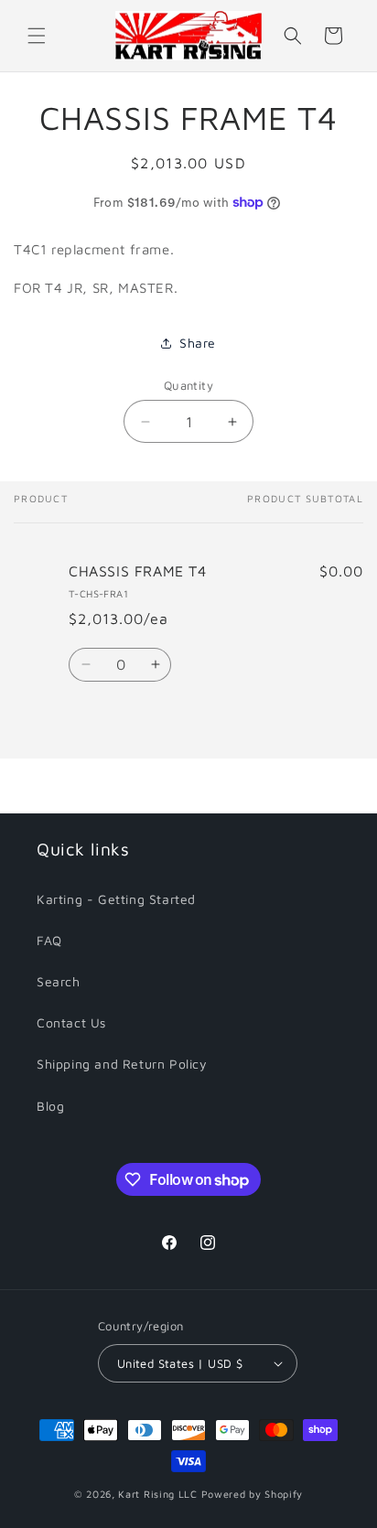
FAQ (49, 940)
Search (59, 981)
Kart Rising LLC (158, 1494)
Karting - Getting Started (116, 899)
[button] (36, 36)
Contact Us (71, 1022)
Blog (50, 1106)
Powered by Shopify (252, 1494)
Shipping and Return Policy (122, 1063)
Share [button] (197, 342)
